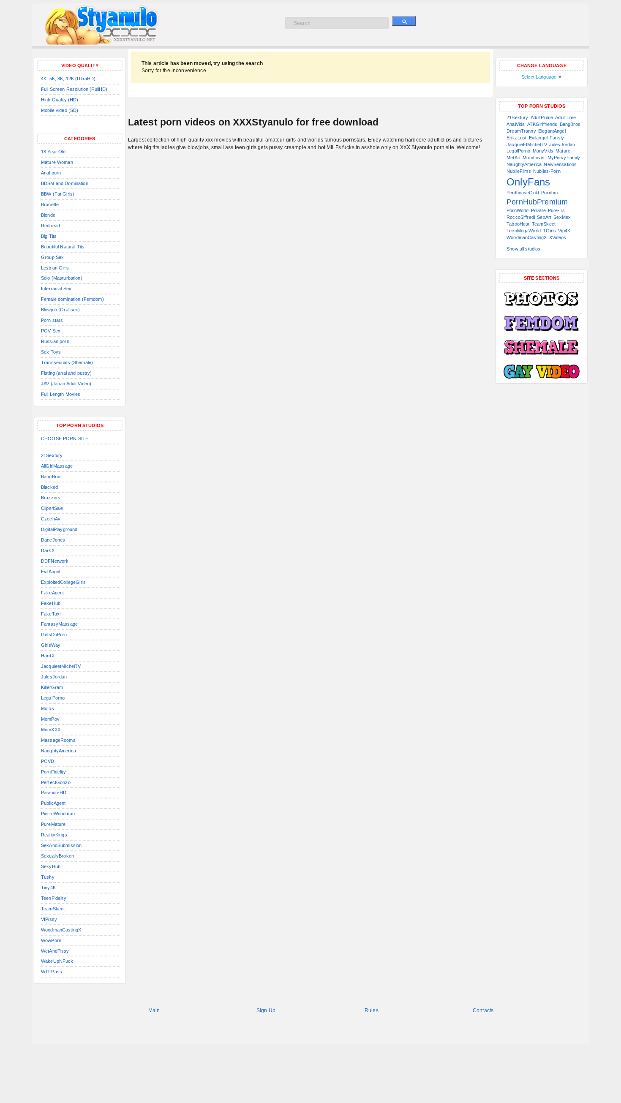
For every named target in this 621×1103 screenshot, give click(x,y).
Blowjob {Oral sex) (60, 309)
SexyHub (50, 866)
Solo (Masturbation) (61, 278)
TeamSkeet (53, 908)
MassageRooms (58, 740)
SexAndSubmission (61, 845)
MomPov (50, 719)
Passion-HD (53, 792)
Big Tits (49, 236)
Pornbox (550, 192)
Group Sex (52, 257)
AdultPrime (542, 117)
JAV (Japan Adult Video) (66, 383)
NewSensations (560, 164)
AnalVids (516, 124)
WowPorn (51, 940)
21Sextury (52, 455)
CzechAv (50, 518)
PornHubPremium (537, 202)
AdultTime (565, 117)
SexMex (562, 217)
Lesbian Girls (55, 267)
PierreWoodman (58, 813)
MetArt (513, 157)
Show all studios (523, 248)
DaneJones (53, 539)
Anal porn (51, 172)
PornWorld (517, 210)
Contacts (483, 1010)
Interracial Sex (56, 288)
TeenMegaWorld (524, 230)
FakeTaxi (50, 613)
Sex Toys (51, 351)
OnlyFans (528, 182)
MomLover (534, 157)
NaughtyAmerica (58, 750)
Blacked (49, 487)
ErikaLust (516, 137)
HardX (47, 655)
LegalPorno (53, 697)
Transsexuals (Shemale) (67, 362)
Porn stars (52, 320)
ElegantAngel (552, 130)
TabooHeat (518, 223)
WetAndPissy (55, 950)
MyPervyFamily (563, 157)
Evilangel (538, 137)
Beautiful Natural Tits (62, 246)
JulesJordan (54, 676)
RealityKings (54, 834)
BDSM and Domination (64, 183)
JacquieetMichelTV (61, 666)
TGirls (549, 230)
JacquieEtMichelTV (527, 144)
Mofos (47, 708)
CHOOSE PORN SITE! (65, 438)
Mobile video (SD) (59, 110)
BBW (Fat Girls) (57, 193)
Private (538, 210)
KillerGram (52, 687)
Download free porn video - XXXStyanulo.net (112, 25)
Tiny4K (48, 887)
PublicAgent (53, 803)
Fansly (557, 137)
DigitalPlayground (59, 529)
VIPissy (49, 919)
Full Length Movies (61, 394)
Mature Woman (57, 162)
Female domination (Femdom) (72, 299)
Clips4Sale (52, 508)
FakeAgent (52, 592)
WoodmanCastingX (61, 929)
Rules (372, 1010)
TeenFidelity (53, 898)
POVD (47, 761)
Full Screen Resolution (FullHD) (74, 89)
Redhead (50, 225)
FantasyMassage (59, 623)
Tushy (47, 877)
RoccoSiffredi (521, 217)
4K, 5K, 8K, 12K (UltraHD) (68, 78)
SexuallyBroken (57, 855)
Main (154, 1010)
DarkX (47, 550)
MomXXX (50, 729)
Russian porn (55, 341)
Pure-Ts (556, 210)
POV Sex (50, 330)
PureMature (53, 824)
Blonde (48, 215)
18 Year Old (53, 151)
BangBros (51, 476)
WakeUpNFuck (57, 961)
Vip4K (564, 230)
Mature (563, 150)
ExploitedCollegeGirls (63, 582)
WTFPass (51, 971)
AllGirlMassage (57, 465)
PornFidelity (53, 771)
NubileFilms (519, 171)
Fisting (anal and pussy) (66, 373)
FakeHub (50, 603)
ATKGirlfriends (542, 124)
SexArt (544, 217)
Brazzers (50, 497)
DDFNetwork (54, 561)
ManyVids (543, 150)
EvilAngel (50, 571)
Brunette (50, 204)
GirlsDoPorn (54, 634)
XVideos (558, 237)
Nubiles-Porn (547, 171)
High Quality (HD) (59, 99)
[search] (404, 21)
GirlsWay (50, 645)
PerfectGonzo (56, 782)
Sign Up (265, 1010)
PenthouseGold (523, 192)
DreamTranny (521, 130)
